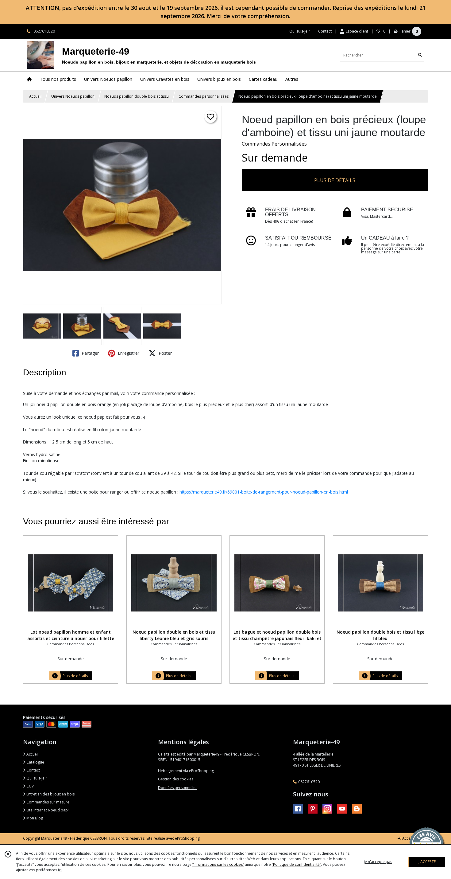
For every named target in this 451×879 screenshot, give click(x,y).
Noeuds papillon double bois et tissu (136, 96)
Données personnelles (177, 787)
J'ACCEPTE (427, 861)
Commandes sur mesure (47, 802)
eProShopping (187, 838)
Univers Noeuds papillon (72, 96)
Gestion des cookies (175, 779)
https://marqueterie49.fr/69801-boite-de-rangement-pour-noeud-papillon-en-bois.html (263, 492)
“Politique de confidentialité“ (296, 864)
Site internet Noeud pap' (47, 810)
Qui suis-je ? (36, 778)
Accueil (35, 96)
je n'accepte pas (378, 861)
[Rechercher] (420, 55)
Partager (89, 353)
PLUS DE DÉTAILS (334, 180)
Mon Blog (34, 818)
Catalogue (34, 762)
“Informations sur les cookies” (218, 864)
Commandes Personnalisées (274, 143)
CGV (29, 786)
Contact (325, 31)
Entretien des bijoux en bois (50, 794)
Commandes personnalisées (204, 96)
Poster (164, 353)
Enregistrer (128, 353)
